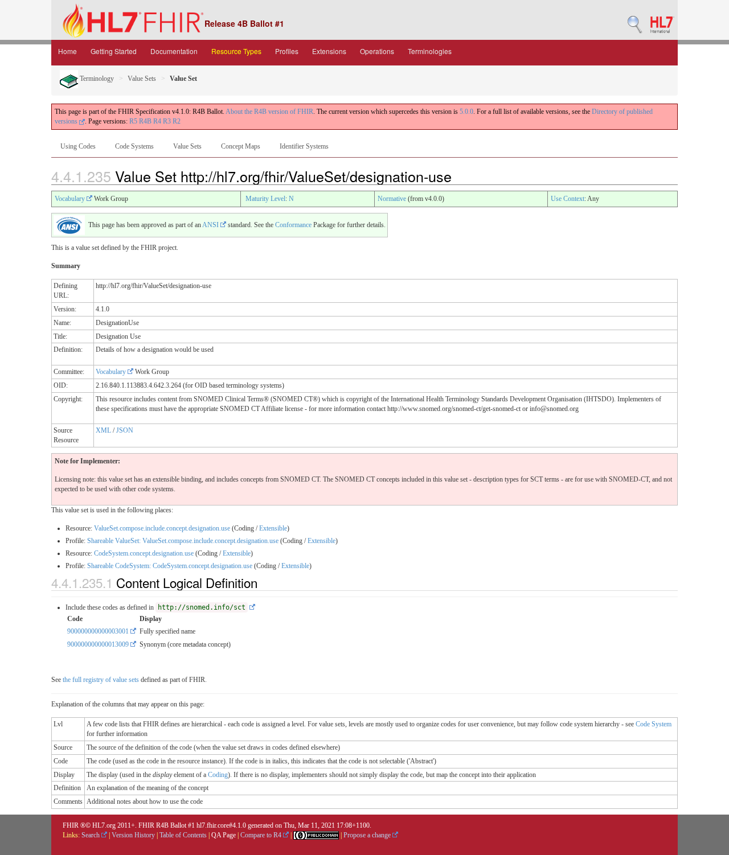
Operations (377, 51)
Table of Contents (183, 835)
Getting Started (114, 51)
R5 (133, 121)
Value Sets (142, 79)
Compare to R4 (261, 835)
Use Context (567, 199)
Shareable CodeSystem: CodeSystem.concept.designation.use (169, 566)
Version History (133, 835)
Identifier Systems (304, 146)
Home (67, 51)
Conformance (293, 225)
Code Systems (134, 146)
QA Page (223, 835)
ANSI (211, 225)
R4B (145, 121)
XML (103, 430)
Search (91, 835)
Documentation (174, 51)
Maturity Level (265, 199)
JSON (124, 430)
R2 (177, 121)
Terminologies (430, 51)
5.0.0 (466, 112)
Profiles (286, 51)
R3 (167, 121)
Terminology (96, 79)
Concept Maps (240, 146)
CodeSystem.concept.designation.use (144, 553)
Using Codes (78, 146)
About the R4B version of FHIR (269, 112)
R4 (157, 121)
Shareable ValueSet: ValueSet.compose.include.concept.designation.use (183, 541)
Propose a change (367, 835)
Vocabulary (71, 199)
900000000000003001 (98, 631)
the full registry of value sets (101, 680)
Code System (653, 724)
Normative (392, 199)
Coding (218, 775)
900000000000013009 (98, 644)
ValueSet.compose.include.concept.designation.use (162, 528)
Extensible (273, 528)
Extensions (329, 51)
